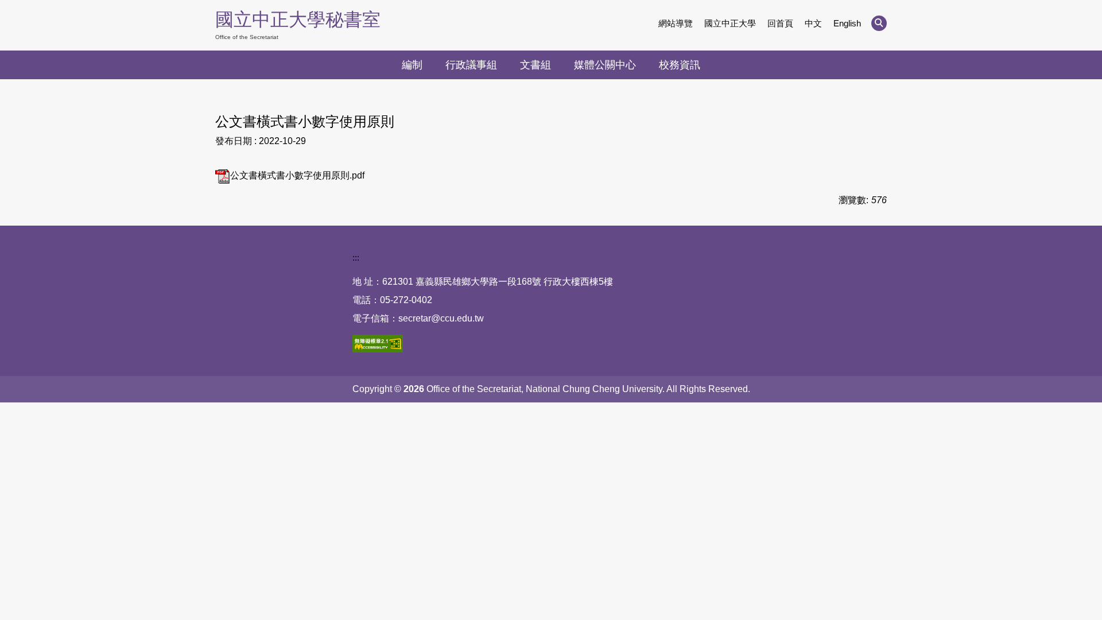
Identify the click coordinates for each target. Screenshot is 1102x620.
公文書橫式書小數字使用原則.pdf (297, 175)
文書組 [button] (535, 65)
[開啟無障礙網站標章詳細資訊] (377, 343)
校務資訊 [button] (679, 65)
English (847, 23)
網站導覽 (675, 23)
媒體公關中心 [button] (605, 65)
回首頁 (780, 23)
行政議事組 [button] (471, 65)
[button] (879, 23)
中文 (813, 23)
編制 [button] (412, 65)
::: (355, 257)
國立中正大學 (730, 23)
